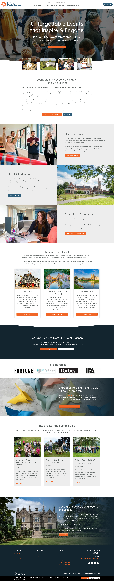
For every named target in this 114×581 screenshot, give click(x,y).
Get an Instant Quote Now (57, 47)
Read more (19, 483)
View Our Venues (14, 195)
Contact (63, 2)
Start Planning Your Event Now (52, 114)
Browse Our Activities (72, 155)
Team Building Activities (57, 5)
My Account (108, 4)
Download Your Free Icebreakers (69, 406)
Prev (3, 37)
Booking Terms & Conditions (65, 560)
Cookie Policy (62, 556)
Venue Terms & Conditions (65, 562)
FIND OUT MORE (27, 314)
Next (110, 37)
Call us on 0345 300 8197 (66, 349)
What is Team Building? (85, 460)
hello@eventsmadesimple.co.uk (91, 558)
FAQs (53, 2)
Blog (49, 2)
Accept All (85, 578)
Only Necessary (94, 578)
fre (65, 395)
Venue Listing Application (65, 564)
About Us (58, 2)
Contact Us (67, 114)
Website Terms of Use (64, 558)
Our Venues (46, 5)
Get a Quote (37, 5)
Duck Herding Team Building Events (54, 461)
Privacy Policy (62, 553)
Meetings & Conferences (72, 5)
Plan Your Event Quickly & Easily (75, 233)
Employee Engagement (80, 463)
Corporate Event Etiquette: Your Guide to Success (26, 462)
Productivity (89, 463)
